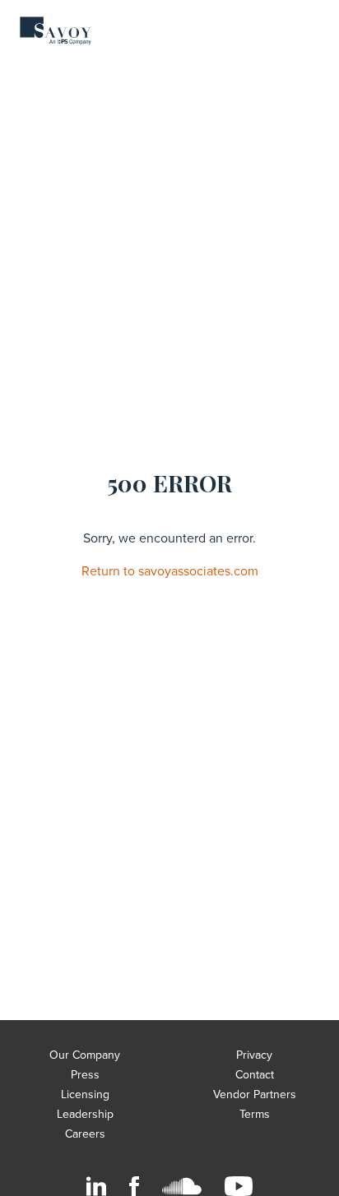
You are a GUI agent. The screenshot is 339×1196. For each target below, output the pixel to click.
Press (85, 1075)
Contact (254, 1075)
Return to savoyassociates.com (169, 571)
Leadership (85, 1114)
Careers (85, 1134)
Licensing (85, 1094)
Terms (254, 1114)
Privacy (254, 1055)
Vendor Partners (254, 1094)
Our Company (84, 1055)
